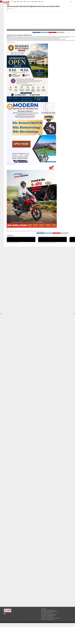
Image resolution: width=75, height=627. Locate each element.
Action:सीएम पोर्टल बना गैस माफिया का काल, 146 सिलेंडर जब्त (13, 242)
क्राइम (27, 1)
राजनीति (39, 1)
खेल (29, 1)
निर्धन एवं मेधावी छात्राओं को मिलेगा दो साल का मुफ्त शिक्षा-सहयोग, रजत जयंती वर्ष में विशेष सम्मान (47, 242)
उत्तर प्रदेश (21, 1)
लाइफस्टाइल (35, 1)
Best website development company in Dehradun (18, 622)
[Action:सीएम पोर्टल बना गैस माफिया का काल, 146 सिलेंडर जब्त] (21, 237)
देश (11, 1)
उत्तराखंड (18, 1)
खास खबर (14, 1)
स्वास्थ (42, 1)
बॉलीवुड (32, 1)
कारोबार (25, 1)
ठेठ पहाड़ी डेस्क (11, 8)
